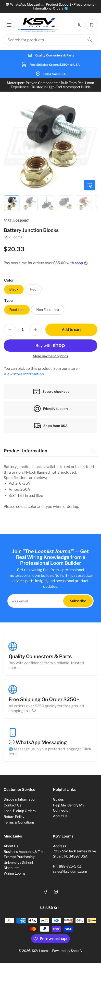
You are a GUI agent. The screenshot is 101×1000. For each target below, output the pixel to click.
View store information (24, 374)
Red (33, 289)
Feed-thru (17, 309)
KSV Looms (13, 237)
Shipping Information (20, 799)
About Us (60, 816)
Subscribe (78, 601)
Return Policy (14, 817)
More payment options (50, 356)
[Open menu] (9, 25)
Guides (58, 799)
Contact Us (12, 805)
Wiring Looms (14, 873)
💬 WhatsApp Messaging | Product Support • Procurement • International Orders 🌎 (50, 6)
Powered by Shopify (67, 951)
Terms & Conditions (19, 822)
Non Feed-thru (47, 309)
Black (13, 289)
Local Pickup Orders (20, 811)
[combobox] (50, 39)
